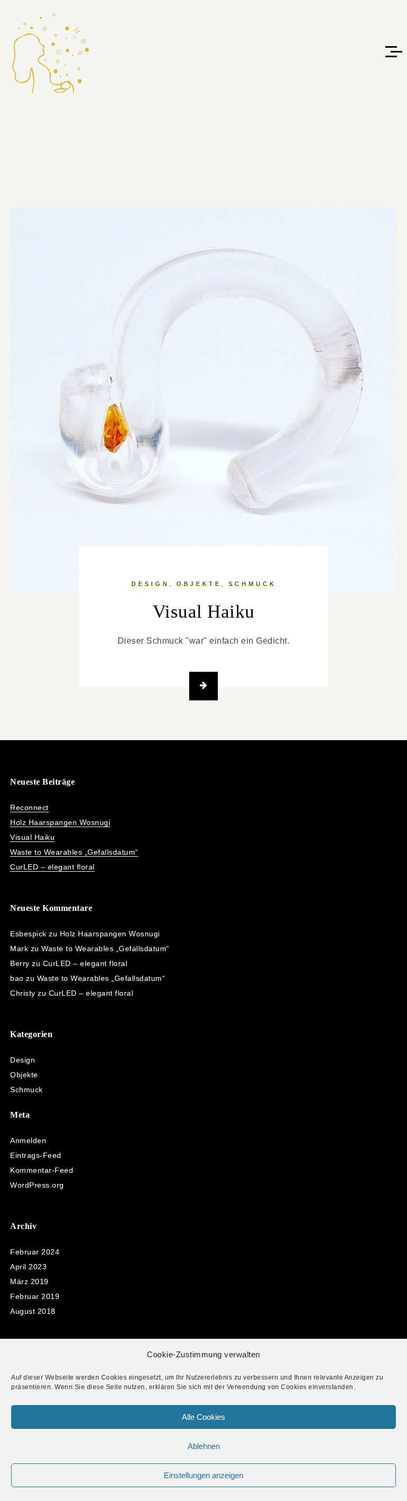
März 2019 (29, 1281)
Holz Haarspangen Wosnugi (60, 822)
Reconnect (29, 807)
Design (150, 584)
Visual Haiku (204, 611)
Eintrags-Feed (35, 1155)
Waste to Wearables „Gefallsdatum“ (74, 852)
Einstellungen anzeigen (203, 1475)
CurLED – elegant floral (52, 867)
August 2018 (33, 1311)
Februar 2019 (34, 1296)
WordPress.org (37, 1185)
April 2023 (28, 1266)
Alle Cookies (203, 1416)
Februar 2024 (34, 1252)
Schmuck (252, 584)
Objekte (199, 584)
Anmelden (28, 1140)
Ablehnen (204, 1446)
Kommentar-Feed (41, 1170)
